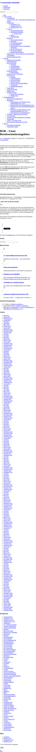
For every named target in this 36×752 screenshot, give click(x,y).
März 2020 (6, 408)
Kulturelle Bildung (8, 682)
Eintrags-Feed (7, 738)
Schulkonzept (7, 713)
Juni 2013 (6, 531)
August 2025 (7, 320)
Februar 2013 (7, 537)
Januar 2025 (6, 328)
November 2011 (7, 559)
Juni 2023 (6, 351)
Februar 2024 (7, 340)
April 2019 (6, 425)
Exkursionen (6, 662)
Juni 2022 (6, 368)
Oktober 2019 (7, 416)
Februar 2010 (7, 590)
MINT (5, 693)
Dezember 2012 (7, 540)
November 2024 (7, 331)
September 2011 (7, 562)
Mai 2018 (6, 442)
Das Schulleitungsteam (9, 640)
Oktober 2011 (7, 560)
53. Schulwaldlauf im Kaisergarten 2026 (15, 255)
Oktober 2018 (7, 435)
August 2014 (7, 509)
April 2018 (6, 444)
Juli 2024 (6, 334)
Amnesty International (9, 626)
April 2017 (6, 461)
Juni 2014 (6, 512)
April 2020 (6, 407)
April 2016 (6, 478)
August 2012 (7, 546)
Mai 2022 (6, 370)
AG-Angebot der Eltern (10, 624)
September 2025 (7, 318)
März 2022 (6, 373)
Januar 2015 (6, 501)
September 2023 (7, 348)
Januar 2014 (6, 520)
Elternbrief (6, 655)
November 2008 (7, 607)
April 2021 (6, 390)
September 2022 (7, 365)
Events (5, 660)
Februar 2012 (7, 554)
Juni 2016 (6, 475)
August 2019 (7, 419)
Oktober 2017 (7, 453)
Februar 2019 (7, 429)
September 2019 (7, 418)
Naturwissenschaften (9, 694)
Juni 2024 (6, 335)
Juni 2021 (6, 387)
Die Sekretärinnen (8, 652)
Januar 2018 (6, 449)
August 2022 (7, 366)
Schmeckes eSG (7, 702)
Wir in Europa (7, 730)
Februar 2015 (7, 500)
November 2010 (7, 576)
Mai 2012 (6, 551)
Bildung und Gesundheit (10, 632)
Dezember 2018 (7, 432)
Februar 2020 (7, 410)
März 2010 (6, 588)
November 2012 (7, 542)
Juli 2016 (6, 474)
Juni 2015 (6, 494)
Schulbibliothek (7, 704)
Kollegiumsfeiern (8, 677)
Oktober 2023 (7, 346)
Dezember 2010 (7, 574)
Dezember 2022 (7, 360)
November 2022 (7, 362)
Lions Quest (6, 685)
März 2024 (6, 339)
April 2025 (6, 323)
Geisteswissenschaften (9, 672)
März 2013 (6, 536)
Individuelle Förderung (9, 674)
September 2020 (7, 401)
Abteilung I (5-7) (8, 618)
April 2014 (6, 515)
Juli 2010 (6, 582)
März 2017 (6, 463)
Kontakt (5, 6)
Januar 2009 (6, 605)
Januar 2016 (6, 483)
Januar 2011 (6, 573)
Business (5, 635)
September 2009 (7, 596)
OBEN (2, 747)
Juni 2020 (6, 404)
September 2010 (7, 579)
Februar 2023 (7, 357)
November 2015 (7, 486)
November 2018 (7, 433)
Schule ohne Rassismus (9, 708)
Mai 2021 (6, 388)
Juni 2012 (6, 550)
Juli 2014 (6, 511)
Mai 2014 (6, 514)
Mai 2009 (6, 601)
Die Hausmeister (8, 648)
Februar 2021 (7, 393)
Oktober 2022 (7, 363)
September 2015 (7, 489)
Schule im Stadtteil (8, 707)
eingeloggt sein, (11, 235)
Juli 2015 (6, 492)
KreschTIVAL (7, 679)
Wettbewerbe (7, 728)
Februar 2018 (7, 447)
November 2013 (7, 523)
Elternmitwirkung (8, 657)
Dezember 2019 (7, 413)
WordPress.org (7, 741)
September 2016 (7, 472)
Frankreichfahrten (8, 668)
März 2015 (6, 498)
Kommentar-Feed (8, 740)
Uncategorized (4, 140)
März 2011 (6, 570)
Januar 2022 (6, 376)
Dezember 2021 (7, 377)
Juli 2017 (6, 456)
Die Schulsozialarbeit (9, 651)
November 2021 (7, 379)
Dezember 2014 (7, 503)
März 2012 (6, 553)
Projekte (5, 700)
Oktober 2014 (7, 506)
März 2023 (6, 356)
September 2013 (7, 526)
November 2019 (7, 415)
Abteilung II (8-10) (8, 620)
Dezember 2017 (7, 450)
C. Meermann (6, 138)
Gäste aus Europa (8, 671)
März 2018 (6, 446)
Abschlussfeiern (7, 617)
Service (5, 714)
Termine (5, 721)
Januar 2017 (6, 466)
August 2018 (7, 438)
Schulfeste (6, 711)
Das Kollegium (7, 638)
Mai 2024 (6, 337)
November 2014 (7, 505)
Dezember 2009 (7, 593)
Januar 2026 (6, 317)
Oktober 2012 (7, 543)
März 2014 (6, 517)
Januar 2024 (6, 342)
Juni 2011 (6, 565)
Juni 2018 (6, 441)
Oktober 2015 (7, 487)
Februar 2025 (7, 326)
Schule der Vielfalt (8, 705)
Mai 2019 (6, 424)
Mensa (5, 690)
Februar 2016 (7, 481)
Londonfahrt (6, 686)
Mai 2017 (6, 460)
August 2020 (7, 402)
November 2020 (7, 397)
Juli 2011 (5, 563)
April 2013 (6, 534)
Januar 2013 (6, 539)
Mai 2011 (6, 567)
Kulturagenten (7, 680)
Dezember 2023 (7, 343)
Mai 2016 (6, 477)
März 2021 (6, 391)
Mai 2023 (6, 353)
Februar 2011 (7, 571)
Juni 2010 (6, 584)
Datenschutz (6, 7)
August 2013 (7, 528)
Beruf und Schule (8, 631)
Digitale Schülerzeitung (9, 654)
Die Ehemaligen (7, 645)
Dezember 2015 (7, 484)
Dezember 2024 (7, 329)
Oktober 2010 (7, 577)
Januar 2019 (6, 430)
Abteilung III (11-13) (9, 621)
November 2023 (7, 345)
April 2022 (6, 371)
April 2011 (6, 568)
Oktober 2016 (7, 470)
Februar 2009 (7, 604)
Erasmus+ (6, 659)
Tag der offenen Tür (9, 719)
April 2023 (6, 354)
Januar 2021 (6, 394)
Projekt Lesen (7, 699)
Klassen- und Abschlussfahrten (12, 676)
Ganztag (5, 669)
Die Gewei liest (7, 646)
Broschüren (6, 634)
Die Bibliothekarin (8, 643)
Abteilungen (6, 623)
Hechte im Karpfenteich (10, 267)
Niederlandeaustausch (9, 696)
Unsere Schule (7, 725)
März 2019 (6, 427)
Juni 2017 (6, 458)
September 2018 (7, 436)
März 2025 (6, 325)
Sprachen (6, 717)
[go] (17, 12)
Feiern (5, 665)
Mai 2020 (6, 405)
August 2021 (7, 384)
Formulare (6, 666)
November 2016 (7, 469)
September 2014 (7, 508)
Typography (6, 722)
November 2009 (7, 594)
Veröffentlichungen (8, 727)
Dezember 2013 (7, 522)
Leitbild (5, 683)
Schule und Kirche (8, 710)
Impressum (6, 9)
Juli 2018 (6, 439)
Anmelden (6, 737)
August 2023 (7, 349)
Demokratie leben (8, 641)
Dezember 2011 (7, 557)
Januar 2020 (6, 411)
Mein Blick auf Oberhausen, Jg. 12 (13, 309)
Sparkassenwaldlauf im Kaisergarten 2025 (15, 294)
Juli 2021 (6, 385)
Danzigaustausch (8, 637)
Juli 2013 (6, 529)
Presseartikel (6, 697)
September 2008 (7, 610)
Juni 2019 (6, 422)
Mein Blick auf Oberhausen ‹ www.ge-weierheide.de (18, 307)
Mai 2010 (6, 585)
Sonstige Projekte (8, 716)
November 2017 (7, 452)
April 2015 (6, 497)
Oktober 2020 (7, 399)
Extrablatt (6, 663)
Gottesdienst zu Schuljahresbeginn (13, 282)
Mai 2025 (6, 321)
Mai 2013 (6, 532)
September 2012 (7, 545)
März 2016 (6, 480)
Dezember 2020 (7, 396)
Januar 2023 (6, 359)
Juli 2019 (6, 421)
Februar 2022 (7, 374)
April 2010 (6, 587)
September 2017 (7, 455)
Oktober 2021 (7, 380)
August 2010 (7, 581)
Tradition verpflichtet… (17, 304)
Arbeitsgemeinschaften (9, 628)
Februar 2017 (7, 464)
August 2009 (7, 598)
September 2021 (7, 382)
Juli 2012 (6, 548)
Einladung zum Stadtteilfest (11, 274)
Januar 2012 (6, 556)
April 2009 (6, 602)
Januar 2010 (6, 591)
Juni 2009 (6, 599)
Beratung (6, 629)
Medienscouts (7, 688)
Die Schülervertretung (9, 649)
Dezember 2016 (7, 467)
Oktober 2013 (7, 525)
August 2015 (7, 491)
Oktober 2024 (7, 332)
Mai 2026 (6, 315)
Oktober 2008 (7, 608)
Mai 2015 (6, 495)
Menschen (6, 691)
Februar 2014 (7, 518)
